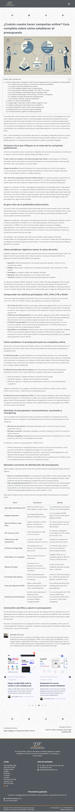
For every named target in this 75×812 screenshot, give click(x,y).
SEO (54, 679)
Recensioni (7, 773)
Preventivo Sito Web (10, 779)
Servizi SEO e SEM (9, 767)
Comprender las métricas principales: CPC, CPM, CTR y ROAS (30, 90)
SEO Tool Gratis (8, 783)
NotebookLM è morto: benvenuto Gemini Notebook (25, 109)
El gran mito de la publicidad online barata (24, 86)
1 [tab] (29, 705)
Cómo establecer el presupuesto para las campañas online (29, 92)
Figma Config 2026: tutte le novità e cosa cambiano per (26, 107)
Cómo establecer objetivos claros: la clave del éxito (26, 88)
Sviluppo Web (60, 679)
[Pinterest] (46, 15)
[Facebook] (12, 15)
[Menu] (69, 4)
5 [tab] (42, 705)
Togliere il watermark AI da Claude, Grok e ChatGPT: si (25, 105)
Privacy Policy (22, 809)
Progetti (6, 771)
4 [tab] (39, 705)
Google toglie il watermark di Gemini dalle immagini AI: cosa (27, 103)
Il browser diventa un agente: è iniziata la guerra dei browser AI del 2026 (53, 663)
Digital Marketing (20, 677)
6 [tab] (45, 705)
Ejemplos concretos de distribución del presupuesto (27, 96)
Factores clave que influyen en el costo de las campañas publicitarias (32, 84)
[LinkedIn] (62, 15)
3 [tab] (36, 705)
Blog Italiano (11, 677)
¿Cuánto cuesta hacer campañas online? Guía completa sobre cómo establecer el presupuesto (38, 82)
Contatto (6, 777)
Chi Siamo (7, 775)
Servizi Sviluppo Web (10, 765)
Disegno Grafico (9, 769)
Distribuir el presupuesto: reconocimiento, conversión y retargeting (31, 94)
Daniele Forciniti (17, 698)
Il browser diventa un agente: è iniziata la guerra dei (24, 111)
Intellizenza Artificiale (14, 679)
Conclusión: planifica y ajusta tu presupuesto (25, 98)
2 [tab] (32, 705)
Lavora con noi (8, 781)
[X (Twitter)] (29, 15)
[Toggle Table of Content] (69, 79)
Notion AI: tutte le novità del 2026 (19, 101)
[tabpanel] (21, 677)
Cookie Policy (30, 809)
